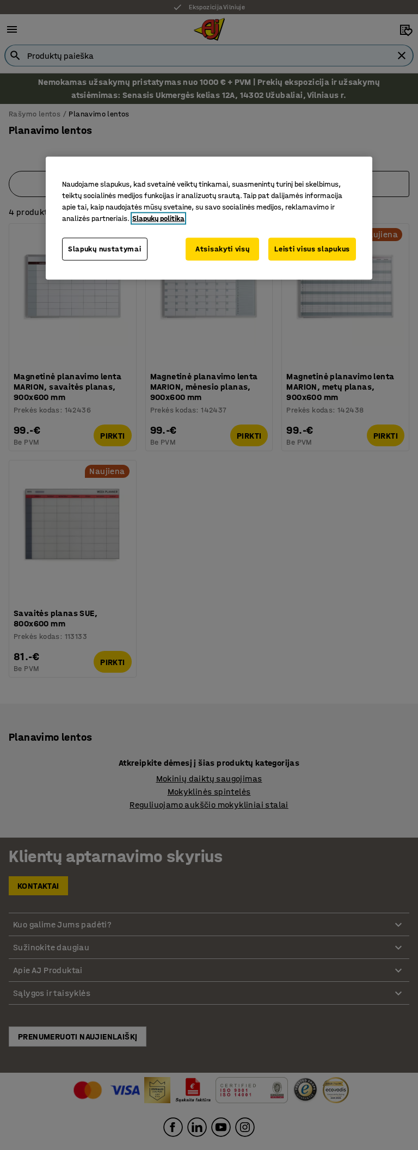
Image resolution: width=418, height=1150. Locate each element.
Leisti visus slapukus (312, 249)
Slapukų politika (158, 218)
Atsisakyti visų (222, 249)
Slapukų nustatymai (105, 249)
